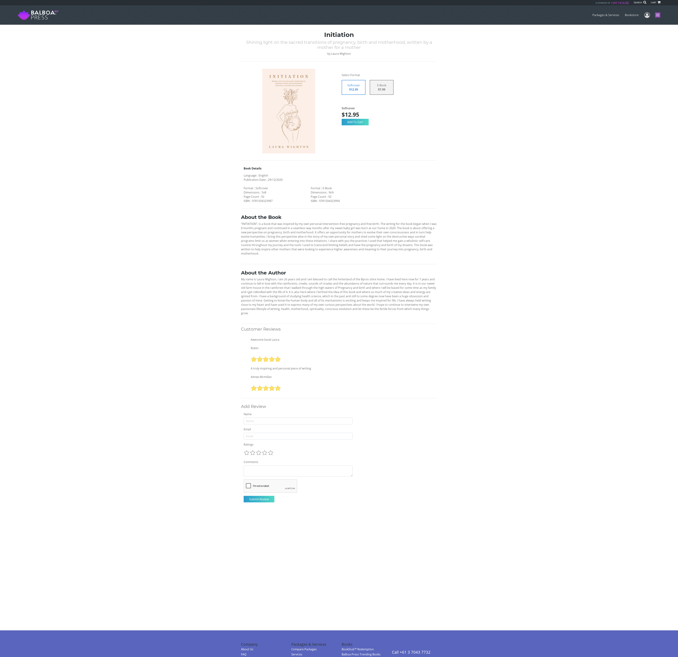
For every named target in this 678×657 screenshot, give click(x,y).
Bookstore (632, 15)
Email (247, 429)
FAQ (243, 654)
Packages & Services (605, 15)
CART (654, 2)
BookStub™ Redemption (358, 649)
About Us (247, 649)
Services (296, 654)
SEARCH (638, 2)
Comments (251, 462)
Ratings (249, 444)
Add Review (253, 406)
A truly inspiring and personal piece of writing (281, 368)
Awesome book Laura (265, 340)
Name (248, 414)
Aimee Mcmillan (261, 377)
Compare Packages (304, 649)
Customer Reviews (261, 329)
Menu (658, 15)
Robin (254, 348)
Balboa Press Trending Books (361, 654)
